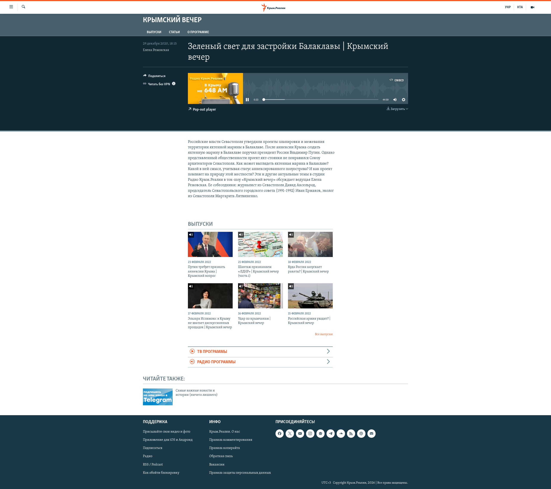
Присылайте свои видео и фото (166, 431)
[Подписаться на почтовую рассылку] (371, 433)
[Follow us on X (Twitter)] (290, 433)
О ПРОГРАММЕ (198, 32)
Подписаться (152, 448)
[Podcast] (361, 433)
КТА (520, 7)
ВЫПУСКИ (154, 32)
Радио (147, 456)
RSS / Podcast (153, 464)
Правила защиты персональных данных (240, 472)
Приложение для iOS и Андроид (168, 440)
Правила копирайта (224, 448)
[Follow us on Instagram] (310, 433)
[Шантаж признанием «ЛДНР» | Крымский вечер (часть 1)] (260, 244)
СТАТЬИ (174, 32)
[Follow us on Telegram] (331, 433)
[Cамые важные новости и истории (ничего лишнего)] (158, 396)
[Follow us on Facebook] (280, 433)
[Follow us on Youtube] (300, 433)
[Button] (154, 77)
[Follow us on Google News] (320, 433)
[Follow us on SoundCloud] (341, 433)
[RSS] (351, 433)
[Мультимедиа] (532, 7)
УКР (508, 7)
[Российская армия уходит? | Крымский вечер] (310, 295)
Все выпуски (324, 334)
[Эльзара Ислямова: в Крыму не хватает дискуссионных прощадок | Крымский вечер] (210, 295)
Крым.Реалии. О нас (224, 431)
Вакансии (216, 464)
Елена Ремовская (156, 50)
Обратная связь (221, 456)
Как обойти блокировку (161, 472)
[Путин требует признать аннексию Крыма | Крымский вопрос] (210, 244)
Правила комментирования (230, 440)
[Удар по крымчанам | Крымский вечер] (260, 295)
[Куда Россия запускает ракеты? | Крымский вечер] (310, 244)
